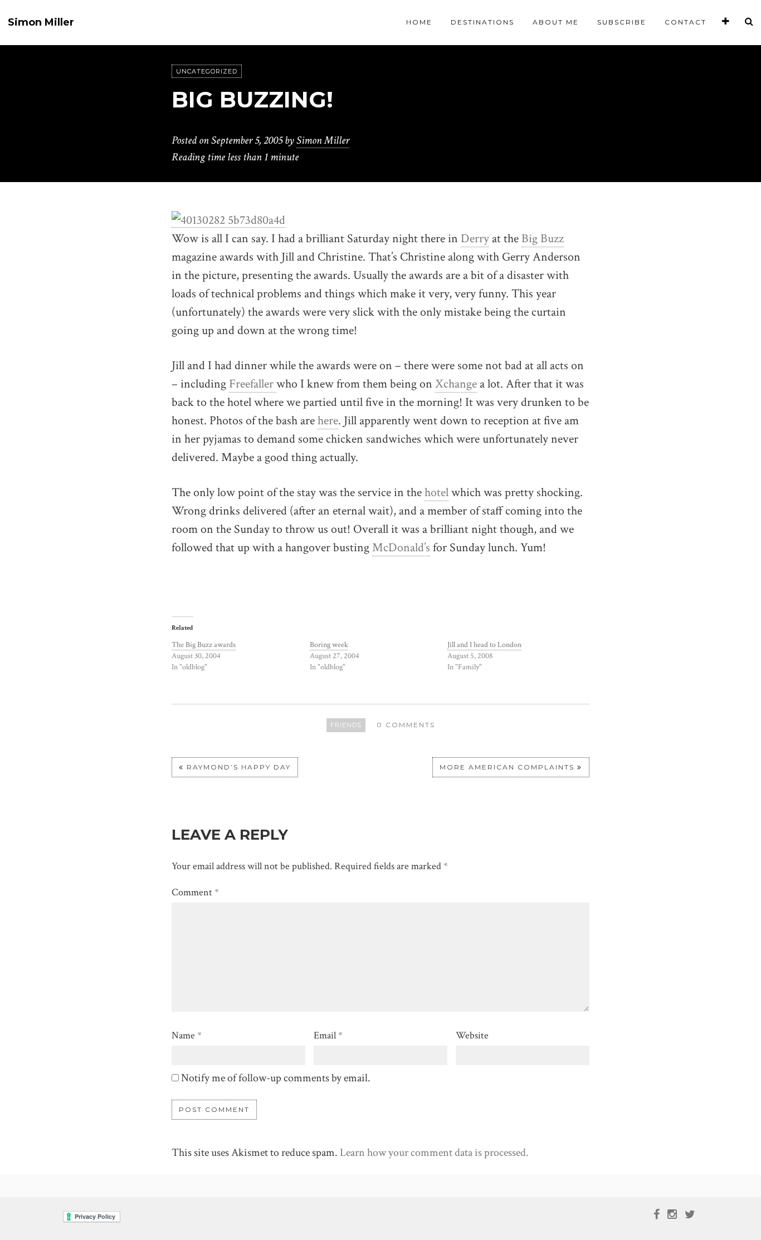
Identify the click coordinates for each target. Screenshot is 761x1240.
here (328, 421)
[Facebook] (656, 1213)
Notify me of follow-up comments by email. (275, 1078)
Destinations (482, 22)
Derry (475, 239)
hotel (436, 492)
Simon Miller (41, 22)
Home (419, 22)
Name (187, 1035)
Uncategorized (206, 71)
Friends (346, 725)
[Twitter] (690, 1213)
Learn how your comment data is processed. (434, 1152)
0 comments (406, 725)
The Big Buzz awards (204, 645)
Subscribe (621, 22)
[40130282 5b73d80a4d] (228, 219)
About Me (556, 22)
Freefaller (252, 384)
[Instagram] (672, 1213)
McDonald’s (401, 548)
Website (472, 1035)
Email (328, 1035)
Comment (195, 892)
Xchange (456, 384)
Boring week (329, 645)
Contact (685, 22)
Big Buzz (542, 239)
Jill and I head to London (484, 645)
